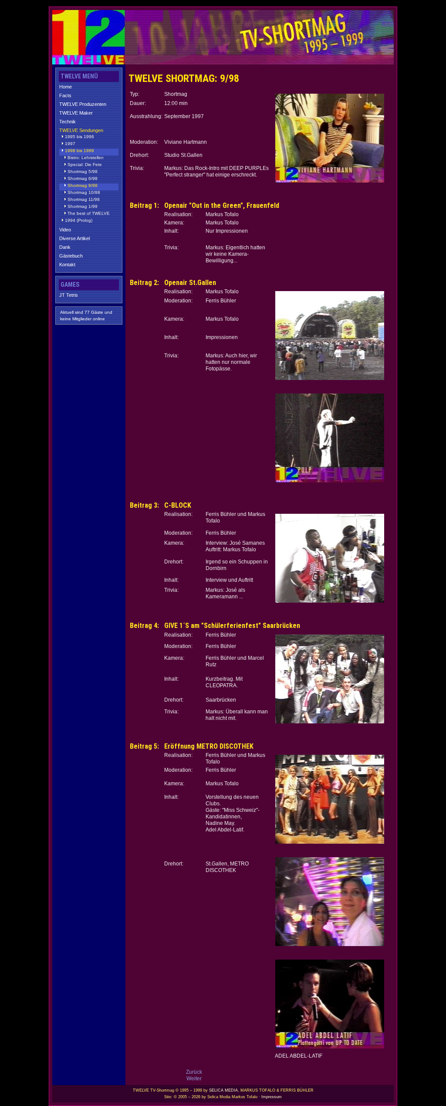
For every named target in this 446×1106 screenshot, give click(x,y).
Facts (65, 95)
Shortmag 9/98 (83, 185)
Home (65, 86)
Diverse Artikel (74, 238)
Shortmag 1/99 (83, 206)
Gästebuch (71, 255)
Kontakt (67, 264)
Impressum (271, 1097)
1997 (70, 144)
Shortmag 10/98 (84, 192)
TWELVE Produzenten (82, 104)
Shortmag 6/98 (83, 178)
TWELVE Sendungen (81, 130)
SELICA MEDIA (223, 1090)
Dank (65, 247)
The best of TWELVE (89, 213)
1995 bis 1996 (79, 137)
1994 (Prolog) (78, 220)
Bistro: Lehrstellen (86, 158)
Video (65, 229)
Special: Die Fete (85, 165)
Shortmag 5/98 (83, 172)
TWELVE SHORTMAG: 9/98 (183, 78)
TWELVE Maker (76, 112)
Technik (67, 121)
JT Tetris (68, 295)
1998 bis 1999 (79, 151)
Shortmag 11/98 (84, 199)
